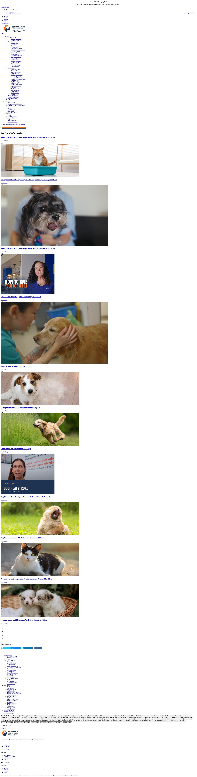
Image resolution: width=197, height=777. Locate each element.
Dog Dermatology (82, 717)
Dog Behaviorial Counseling (135, 717)
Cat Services (11, 41)
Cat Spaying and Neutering (121, 717)
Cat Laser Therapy (15, 51)
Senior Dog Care (15, 94)
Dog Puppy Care (91, 717)
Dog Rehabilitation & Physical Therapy (159, 717)
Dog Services (11, 68)
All (1, 715)
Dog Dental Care (15, 73)
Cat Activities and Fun (140, 719)
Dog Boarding (27, 722)
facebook (6, 16)
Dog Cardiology (99, 715)
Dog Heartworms (15, 91)
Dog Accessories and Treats (160, 719)
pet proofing (183, 717)
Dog (58, 717)
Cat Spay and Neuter (16, 57)
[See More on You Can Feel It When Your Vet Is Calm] (54, 363)
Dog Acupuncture (15, 69)
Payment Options (12, 118)
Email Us (6, 759)
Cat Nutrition (83, 715)
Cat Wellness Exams (16, 65)
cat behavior (50, 722)
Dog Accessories (136, 720)
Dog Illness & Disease (62, 720)
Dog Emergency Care (16, 40)
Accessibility (7, 749)
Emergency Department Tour (15, 104)
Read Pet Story (4, 140)
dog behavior (182, 720)
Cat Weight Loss (73, 717)
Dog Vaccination (115, 719)
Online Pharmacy (5, 23)
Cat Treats (39, 719)
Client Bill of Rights (13, 116)
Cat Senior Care (64, 717)
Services (7, 36)
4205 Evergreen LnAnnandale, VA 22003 (9, 756)
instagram (6, 17)
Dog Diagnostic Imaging (17, 75)
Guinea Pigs (4, 719)
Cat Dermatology (52, 717)
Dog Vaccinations (15, 90)
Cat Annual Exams (15, 46)
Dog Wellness (4, 717)
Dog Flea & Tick (106, 719)
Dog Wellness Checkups (153, 715)
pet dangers (76, 715)
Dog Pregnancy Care (177, 715)
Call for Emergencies (7, 124)
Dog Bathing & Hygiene (95, 720)
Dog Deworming (146, 717)
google (5, 20)
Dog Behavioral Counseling (147, 720)
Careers (9, 108)
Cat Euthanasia (85, 720)
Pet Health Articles (12, 112)
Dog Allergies (14, 70)
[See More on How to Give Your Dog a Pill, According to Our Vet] (27, 293)
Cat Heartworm (172, 719)
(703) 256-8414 (10, 12)
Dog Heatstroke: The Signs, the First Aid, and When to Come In (26, 497)
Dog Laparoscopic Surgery (160, 720)
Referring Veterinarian (189, 13)
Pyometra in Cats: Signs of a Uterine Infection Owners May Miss (26, 579)
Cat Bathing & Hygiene (173, 720)
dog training (131, 719)
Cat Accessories (188, 719)
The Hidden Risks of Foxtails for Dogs (16, 449)
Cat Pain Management (16, 55)
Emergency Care (12, 37)
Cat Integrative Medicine (121, 715)
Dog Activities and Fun (15, 720)
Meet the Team (11, 102)
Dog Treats (86, 719)
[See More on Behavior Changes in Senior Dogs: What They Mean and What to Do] (54, 245)
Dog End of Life (91, 715)
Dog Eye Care (180, 719)
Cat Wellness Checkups (96, 719)
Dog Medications (15, 93)
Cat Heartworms (15, 62)
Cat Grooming (124, 719)
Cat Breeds (22, 715)
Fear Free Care (11, 109)
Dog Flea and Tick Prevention (18, 79)
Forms (9, 115)
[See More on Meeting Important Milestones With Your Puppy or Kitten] (40, 616)
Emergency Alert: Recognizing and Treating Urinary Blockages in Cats (29, 180)
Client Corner (8, 113)
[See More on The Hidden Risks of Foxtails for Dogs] (40, 445)
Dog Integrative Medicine (165, 715)
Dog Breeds (6, 715)
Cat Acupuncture (15, 43)
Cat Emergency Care (16, 39)
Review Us (3, 765)
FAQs (9, 119)
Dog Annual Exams (15, 72)
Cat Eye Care (32, 719)
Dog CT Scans (17, 76)
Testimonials (7, 745)
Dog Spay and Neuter (16, 86)
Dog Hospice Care (67, 722)
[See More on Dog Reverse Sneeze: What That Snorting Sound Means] (40, 534)
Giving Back (11, 111)
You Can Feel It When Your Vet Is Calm (16, 366)
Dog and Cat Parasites (13, 97)
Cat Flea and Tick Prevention (18, 50)
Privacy (5, 747)
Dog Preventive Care (42, 717)
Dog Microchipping (15, 82)
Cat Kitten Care (77, 720)
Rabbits (120, 720)
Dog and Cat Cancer (13, 95)
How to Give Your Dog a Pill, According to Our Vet (21, 297)
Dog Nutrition (61, 715)
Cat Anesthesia (114, 720)
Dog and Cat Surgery (13, 98)
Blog (9, 106)
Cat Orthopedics (15, 54)
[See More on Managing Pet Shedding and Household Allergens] (40, 404)
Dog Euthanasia (36, 720)
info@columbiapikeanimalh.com (14, 13)
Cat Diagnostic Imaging (16, 48)
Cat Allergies (14, 44)
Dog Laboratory (105, 720)
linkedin (6, 19)
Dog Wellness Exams (16, 88)
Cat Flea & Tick (79, 719)
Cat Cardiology (69, 715)
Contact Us (6, 746)
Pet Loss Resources (12, 122)
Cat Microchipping (15, 52)
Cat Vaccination (46, 719)
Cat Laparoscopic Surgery (7, 722)
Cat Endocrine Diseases (16, 61)
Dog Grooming (149, 719)
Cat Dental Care (15, 47)
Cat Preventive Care (13, 717)
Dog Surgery (14, 87)
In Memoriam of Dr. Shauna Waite (16, 105)
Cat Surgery (14, 58)
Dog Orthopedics (15, 83)
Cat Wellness (132, 715)
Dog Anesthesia (44, 720)
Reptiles (70, 720)
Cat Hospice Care (18, 722)
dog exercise (111, 717)
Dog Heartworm (4, 720)
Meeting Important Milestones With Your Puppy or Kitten (24, 620)
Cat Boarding (43, 722)
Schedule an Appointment (18, 124)
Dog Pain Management (16, 84)
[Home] (14, 32)
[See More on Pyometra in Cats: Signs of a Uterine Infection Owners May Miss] (40, 575)
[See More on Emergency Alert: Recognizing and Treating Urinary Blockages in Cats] (40, 176)
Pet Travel (54, 719)
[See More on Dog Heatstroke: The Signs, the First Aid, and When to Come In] (27, 493)
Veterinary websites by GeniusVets (69, 775)
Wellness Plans (8, 100)
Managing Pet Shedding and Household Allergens (20, 408)
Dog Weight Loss (23, 717)
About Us (7, 101)
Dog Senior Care (24, 719)
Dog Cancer (54, 715)
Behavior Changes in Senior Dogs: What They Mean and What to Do (28, 137)
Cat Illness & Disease (26, 720)
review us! (3, 728)
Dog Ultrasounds (18, 77)
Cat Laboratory (127, 720)
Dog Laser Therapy (15, 80)
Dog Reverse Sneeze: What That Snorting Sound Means (22, 538)
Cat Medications (15, 64)
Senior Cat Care (15, 66)
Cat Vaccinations (15, 59)
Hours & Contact (5, 7)
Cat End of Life (47, 715)
